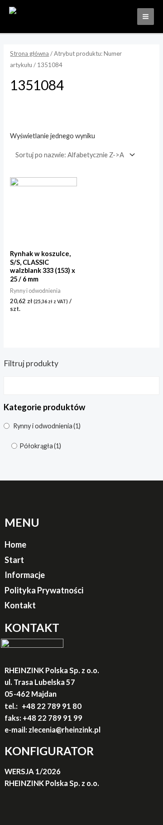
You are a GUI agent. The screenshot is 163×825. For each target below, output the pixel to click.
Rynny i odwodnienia (47, 426)
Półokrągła (40, 446)
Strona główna (29, 53)
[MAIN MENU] (145, 16)
